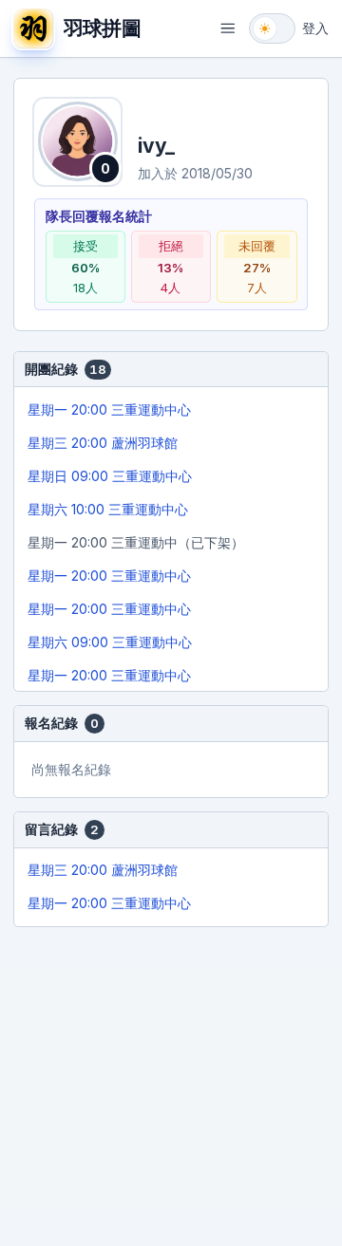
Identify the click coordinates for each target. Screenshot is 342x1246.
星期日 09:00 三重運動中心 (110, 476)
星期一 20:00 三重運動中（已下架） (136, 542)
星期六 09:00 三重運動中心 (110, 642)
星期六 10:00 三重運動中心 (108, 509)
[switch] (272, 28)
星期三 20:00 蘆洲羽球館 (103, 443)
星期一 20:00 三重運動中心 (109, 409)
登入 (315, 28)
